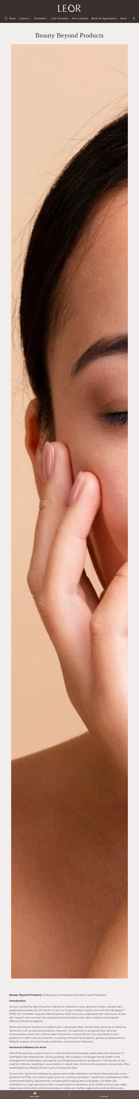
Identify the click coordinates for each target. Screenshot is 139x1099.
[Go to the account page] (133, 18)
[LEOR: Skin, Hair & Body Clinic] (69, 7)
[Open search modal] (6, 18)
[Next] (128, 18)
